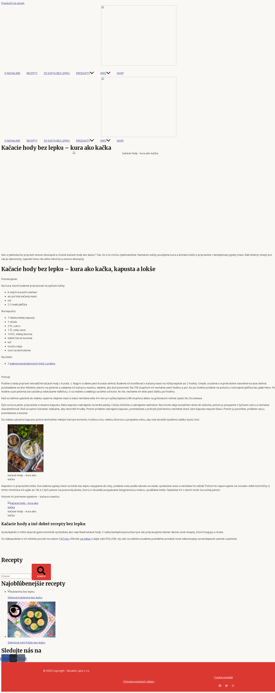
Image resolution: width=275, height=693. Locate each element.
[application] (92, 73)
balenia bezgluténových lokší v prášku (32, 363)
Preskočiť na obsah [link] (12, 3)
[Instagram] (233, 686)
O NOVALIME (12, 73)
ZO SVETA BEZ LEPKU (57, 73)
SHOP (120, 73)
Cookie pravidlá (223, 677)
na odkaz (85, 539)
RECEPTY (32, 73)
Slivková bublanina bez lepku (25, 597)
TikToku (64, 539)
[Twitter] (226, 686)
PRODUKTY (83, 73)
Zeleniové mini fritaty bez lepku (26, 642)
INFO (103, 73)
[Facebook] (220, 686)
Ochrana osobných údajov (138, 681)
